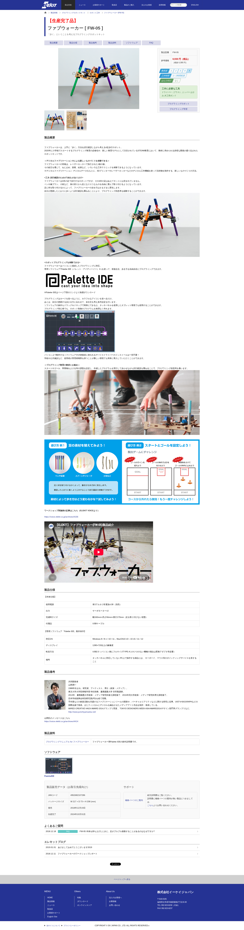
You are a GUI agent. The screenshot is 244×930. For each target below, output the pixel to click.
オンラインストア (84, 905)
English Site (52, 917)
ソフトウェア (132, 43)
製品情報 (68, 5)
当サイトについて (53, 926)
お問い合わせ (114, 905)
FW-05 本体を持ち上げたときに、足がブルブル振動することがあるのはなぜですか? (100, 831)
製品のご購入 (129, 5)
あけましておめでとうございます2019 (69, 847)
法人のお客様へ (115, 897)
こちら (150, 805)
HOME (50, 897)
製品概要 (54, 43)
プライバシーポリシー (72, 926)
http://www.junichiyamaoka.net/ (82, 712)
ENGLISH (195, 5)
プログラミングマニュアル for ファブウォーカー (67, 742)
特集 (79, 897)
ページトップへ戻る (122, 879)
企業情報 (112, 901)
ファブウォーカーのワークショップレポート (71, 854)
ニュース (82, 5)
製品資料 (112, 43)
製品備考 (93, 43)
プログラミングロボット (178, 104)
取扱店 (114, 5)
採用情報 (162, 5)
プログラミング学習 (178, 109)
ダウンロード (82, 901)
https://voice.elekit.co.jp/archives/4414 (61, 721)
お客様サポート (99, 5)
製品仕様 (73, 43)
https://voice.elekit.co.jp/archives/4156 (61, 517)
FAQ (151, 43)
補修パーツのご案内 (134, 800)
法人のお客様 (146, 5)
